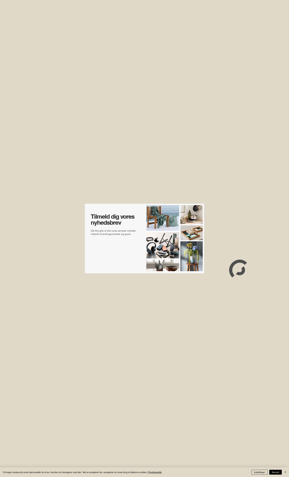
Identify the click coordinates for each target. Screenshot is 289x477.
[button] (88, 207)
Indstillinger (259, 472)
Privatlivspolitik (155, 472)
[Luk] (285, 472)
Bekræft (275, 472)
